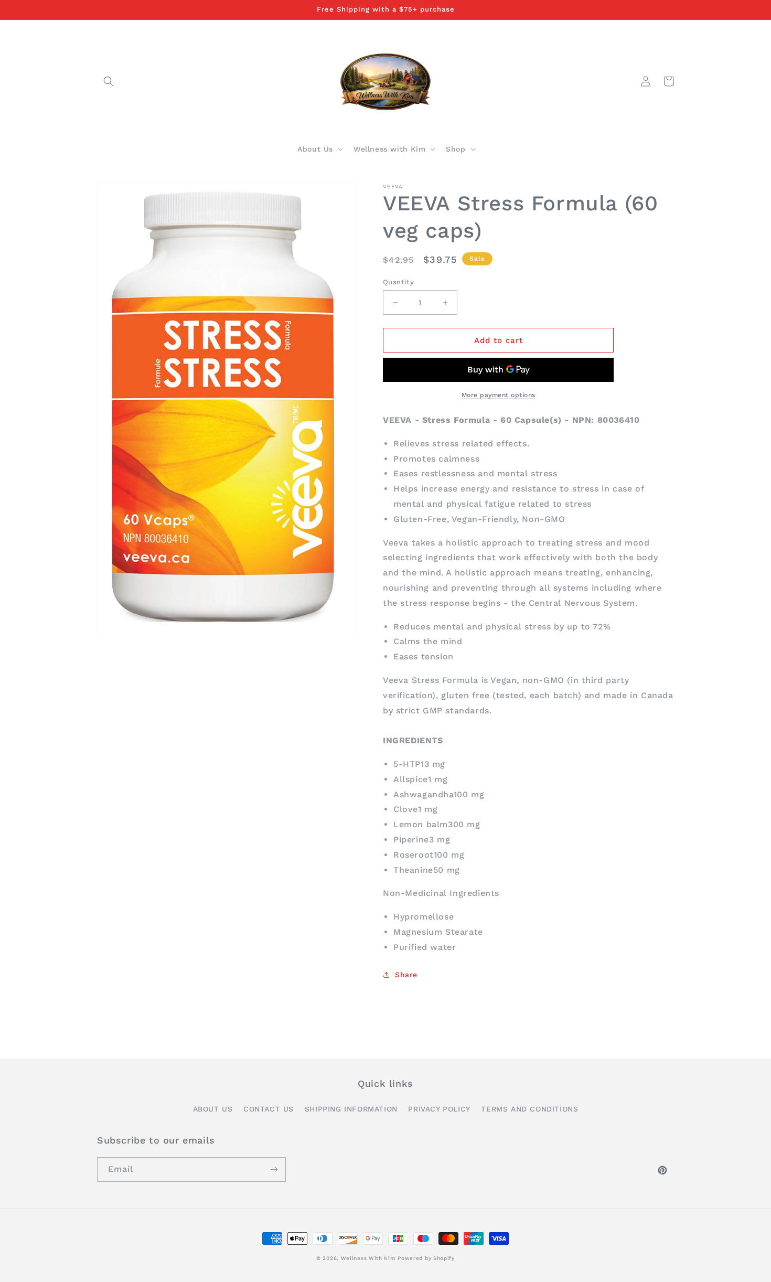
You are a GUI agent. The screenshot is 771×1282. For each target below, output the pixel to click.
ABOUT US (213, 1109)
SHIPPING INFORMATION (351, 1109)
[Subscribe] (273, 1169)
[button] (108, 81)
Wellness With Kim (368, 1258)
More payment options (499, 395)
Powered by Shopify (426, 1258)
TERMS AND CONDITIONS (529, 1109)
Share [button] (406, 974)
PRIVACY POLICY (439, 1109)
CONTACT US (268, 1109)
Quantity (398, 282)
